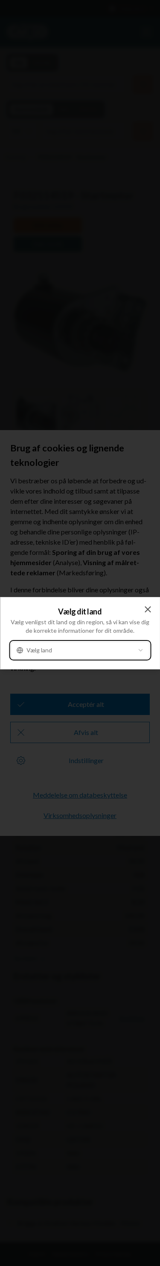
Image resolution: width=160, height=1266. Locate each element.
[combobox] (80, 650)
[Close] (148, 609)
